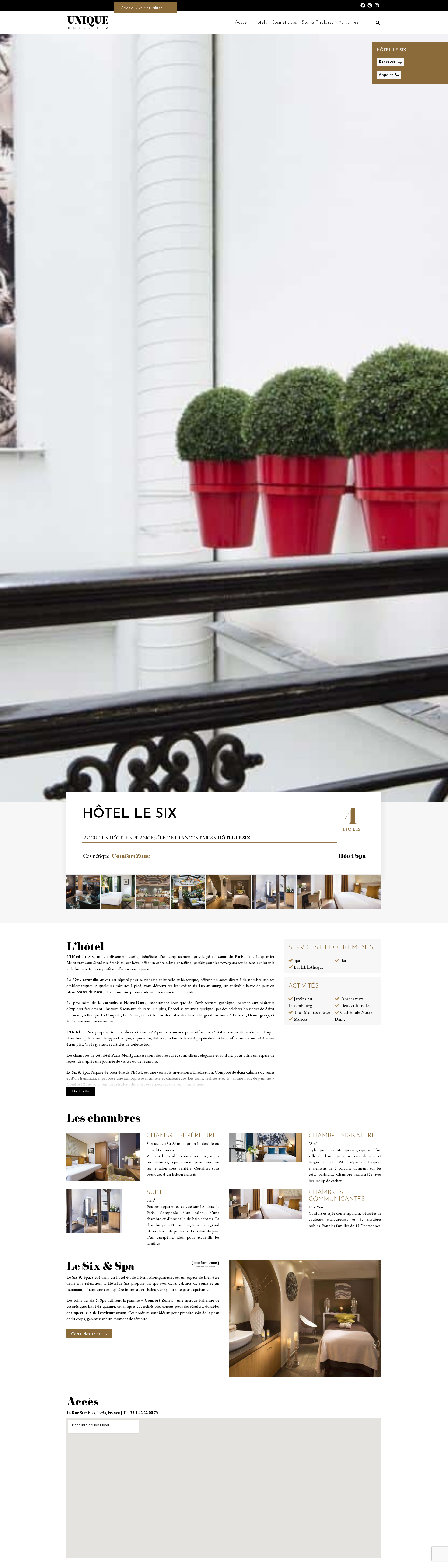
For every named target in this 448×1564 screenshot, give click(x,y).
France (143, 837)
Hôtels (260, 22)
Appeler (386, 75)
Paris (206, 837)
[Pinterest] (370, 5)
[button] (378, 22)
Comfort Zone (131, 855)
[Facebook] (362, 5)
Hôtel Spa (352, 855)
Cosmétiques (284, 22)
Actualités (348, 22)
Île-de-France (176, 837)
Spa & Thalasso (317, 22)
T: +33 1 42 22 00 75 (140, 1412)
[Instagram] (376, 5)
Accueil (242, 22)
